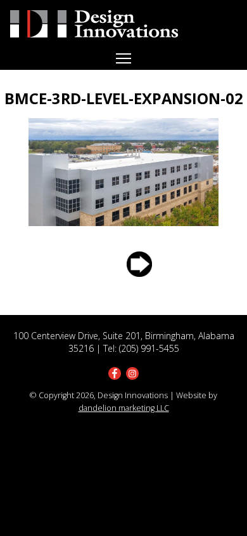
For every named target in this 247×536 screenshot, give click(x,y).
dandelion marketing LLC (124, 408)
